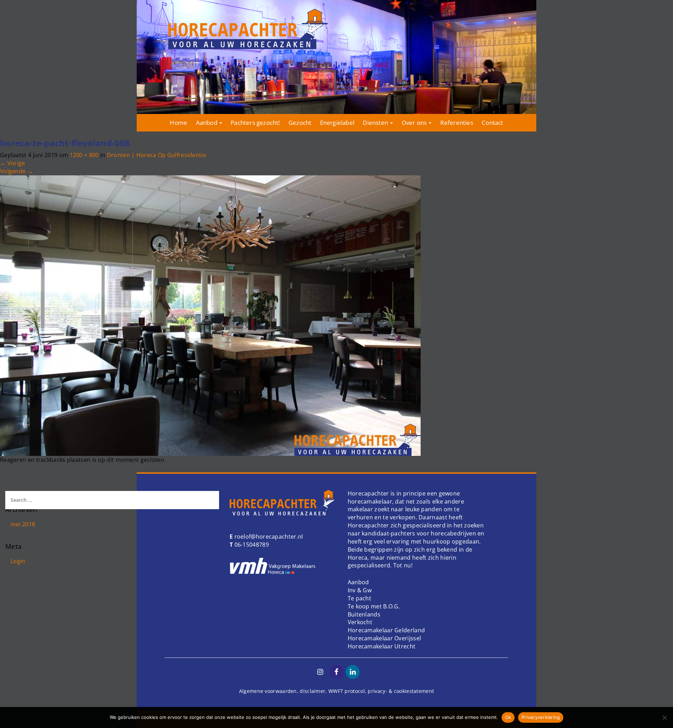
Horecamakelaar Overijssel (384, 638)
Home (178, 123)
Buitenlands (364, 614)
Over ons (415, 123)
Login (18, 561)
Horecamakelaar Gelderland (386, 630)
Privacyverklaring (541, 717)
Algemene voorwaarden (268, 691)
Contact (492, 123)
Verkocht (360, 622)
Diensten (376, 123)
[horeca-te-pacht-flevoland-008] (210, 315)
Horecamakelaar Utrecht (382, 646)
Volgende (16, 171)
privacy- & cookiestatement (401, 691)
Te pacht (359, 598)
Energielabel (337, 123)
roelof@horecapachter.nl (268, 536)
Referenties (456, 123)
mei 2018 (23, 524)
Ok (508, 717)
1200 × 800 (84, 155)
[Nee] (664, 717)
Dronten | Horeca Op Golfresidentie (156, 155)
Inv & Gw (360, 590)
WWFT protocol (346, 691)
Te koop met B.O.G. (374, 606)
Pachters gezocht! (255, 123)
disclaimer (312, 691)
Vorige (12, 163)
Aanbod (207, 123)
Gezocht (299, 123)
